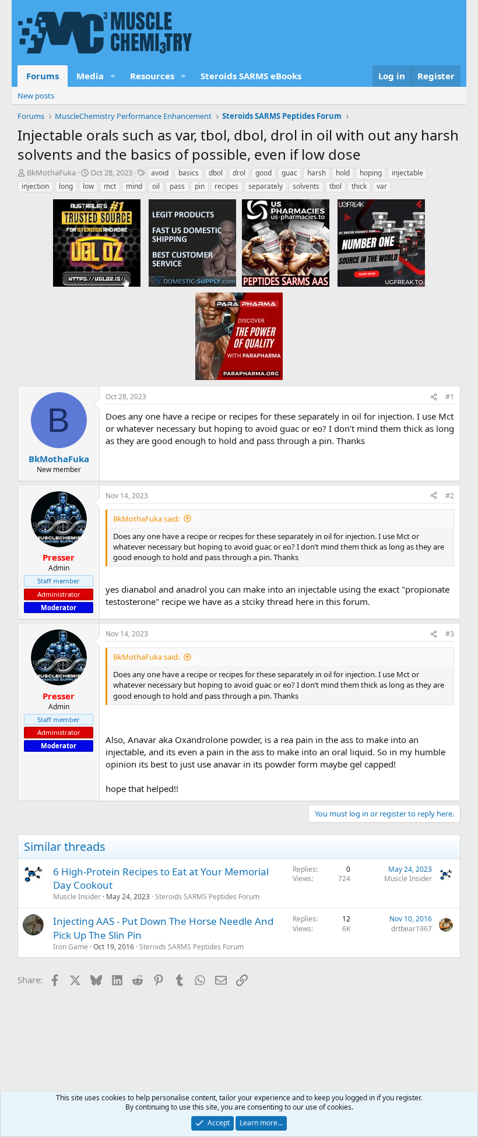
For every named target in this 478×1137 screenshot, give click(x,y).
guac (289, 173)
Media (90, 76)
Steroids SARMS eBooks (251, 76)
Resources (152, 76)
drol (239, 173)
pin (200, 186)
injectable (407, 173)
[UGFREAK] (381, 242)
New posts (35, 95)
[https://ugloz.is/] (96, 242)
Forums (42, 76)
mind (134, 186)
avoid (159, 173)
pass (177, 186)
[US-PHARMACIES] (285, 242)
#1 (449, 397)
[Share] (433, 397)
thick (359, 186)
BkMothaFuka (51, 172)
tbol (335, 186)
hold (343, 173)
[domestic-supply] (192, 242)
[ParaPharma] (239, 336)
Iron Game (70, 947)
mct (110, 186)
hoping (371, 173)
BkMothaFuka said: (146, 518)
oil (156, 186)
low (88, 186)
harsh (316, 173)
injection (35, 186)
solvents (306, 186)
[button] (113, 76)
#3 (449, 634)
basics (188, 173)
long (66, 186)
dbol (216, 173)
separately (265, 186)
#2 (449, 496)
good (263, 173)
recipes (226, 186)
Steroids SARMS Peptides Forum (207, 897)
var (382, 186)
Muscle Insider (77, 897)
